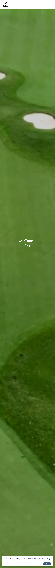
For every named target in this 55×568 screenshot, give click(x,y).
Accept (47, 563)
